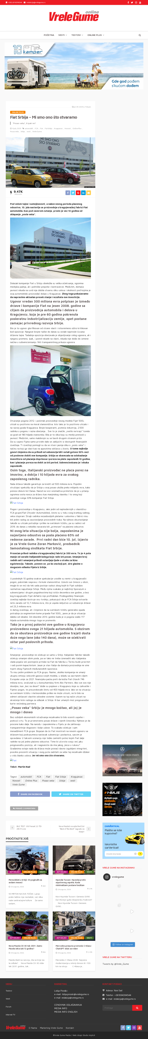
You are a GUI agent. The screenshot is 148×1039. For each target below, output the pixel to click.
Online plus (94, 35)
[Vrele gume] (74, 18)
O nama (33, 1028)
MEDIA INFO (60, 1008)
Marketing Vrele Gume (51, 1028)
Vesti (61, 35)
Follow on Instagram (124, 944)
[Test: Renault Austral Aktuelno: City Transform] (132, 912)
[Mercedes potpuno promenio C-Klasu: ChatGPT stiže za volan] (74, 926)
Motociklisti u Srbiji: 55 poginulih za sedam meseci (25, 881)
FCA (36, 128)
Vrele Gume (37, 131)
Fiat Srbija (48, 128)
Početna (49, 35)
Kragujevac (58, 128)
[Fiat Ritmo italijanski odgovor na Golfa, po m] (113, 912)
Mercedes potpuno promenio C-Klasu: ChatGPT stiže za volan (74, 947)
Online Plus (77, 128)
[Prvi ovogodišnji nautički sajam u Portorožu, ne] (113, 931)
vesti (28, 131)
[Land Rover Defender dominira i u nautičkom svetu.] (132, 931)
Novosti (68, 128)
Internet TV (10, 1014)
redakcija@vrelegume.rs (73, 998)
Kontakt (70, 1028)
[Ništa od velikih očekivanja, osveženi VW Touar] (113, 892)
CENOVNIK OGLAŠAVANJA (68, 1004)
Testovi (9, 991)
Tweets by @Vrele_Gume (115, 964)
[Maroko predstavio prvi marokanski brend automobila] (132, 892)
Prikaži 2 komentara (25, 808)
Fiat (41, 128)
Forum (8, 1006)
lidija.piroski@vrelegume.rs (75, 994)
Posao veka (14, 131)
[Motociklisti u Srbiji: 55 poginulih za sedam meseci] (27, 860)
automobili (29, 128)
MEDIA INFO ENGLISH (65, 1011)
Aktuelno (15, 872)
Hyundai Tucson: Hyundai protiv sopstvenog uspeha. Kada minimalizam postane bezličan (71, 882)
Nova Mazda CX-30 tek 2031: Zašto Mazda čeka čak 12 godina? (25, 947)
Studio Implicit (88, 1035)
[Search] (139, 35)
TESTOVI (76, 35)
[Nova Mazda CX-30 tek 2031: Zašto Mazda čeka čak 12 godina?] (27, 926)
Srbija (23, 131)
